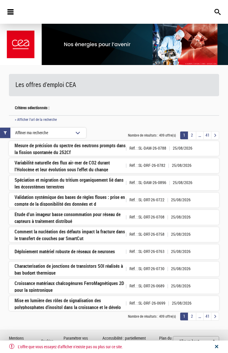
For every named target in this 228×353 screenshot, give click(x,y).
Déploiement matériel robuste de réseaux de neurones (65, 251)
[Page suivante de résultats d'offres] (215, 135)
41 (207, 135)
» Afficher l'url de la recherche (36, 120)
